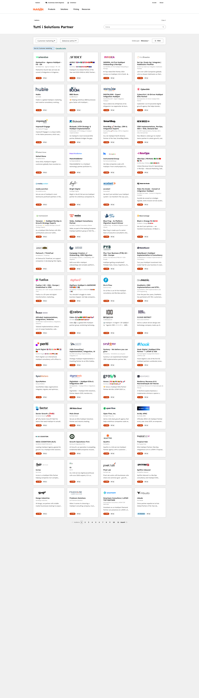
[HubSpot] (38, 9)
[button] (163, 20)
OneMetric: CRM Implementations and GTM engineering (148, 286)
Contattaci (73, 2)
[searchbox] (135, 27)
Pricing (76, 9)
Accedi (154, 2)
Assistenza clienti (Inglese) (56, 2)
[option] (45, 41)
